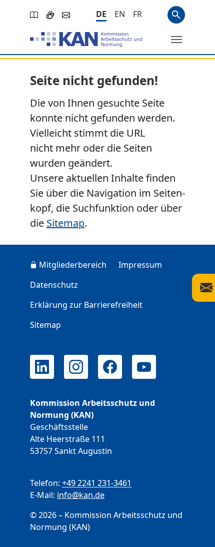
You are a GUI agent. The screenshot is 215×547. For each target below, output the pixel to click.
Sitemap (65, 223)
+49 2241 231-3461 (97, 482)
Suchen (176, 15)
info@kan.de (80, 494)
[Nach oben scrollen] (193, 530)
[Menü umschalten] (176, 39)
